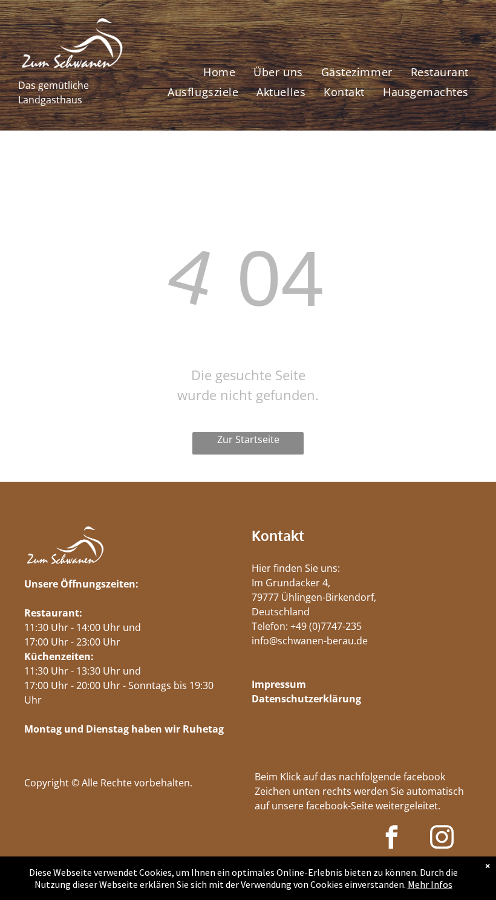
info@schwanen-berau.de (310, 640)
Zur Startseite (248, 439)
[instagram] (442, 838)
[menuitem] (219, 72)
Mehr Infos (430, 884)
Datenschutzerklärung (306, 698)
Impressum (279, 684)
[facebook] (392, 838)
